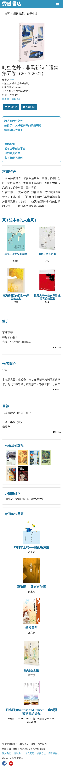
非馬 (12, 79)
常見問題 (29, 753)
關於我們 (6, 753)
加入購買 (12, 107)
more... (57, 346)
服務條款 (41, 753)
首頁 (7, 13)
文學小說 (32, 13)
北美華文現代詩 (37, 499)
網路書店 (18, 13)
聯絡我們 (18, 753)
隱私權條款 (53, 753)
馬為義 (18, 499)
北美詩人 (9, 499)
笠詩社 (25, 499)
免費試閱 (30, 107)
